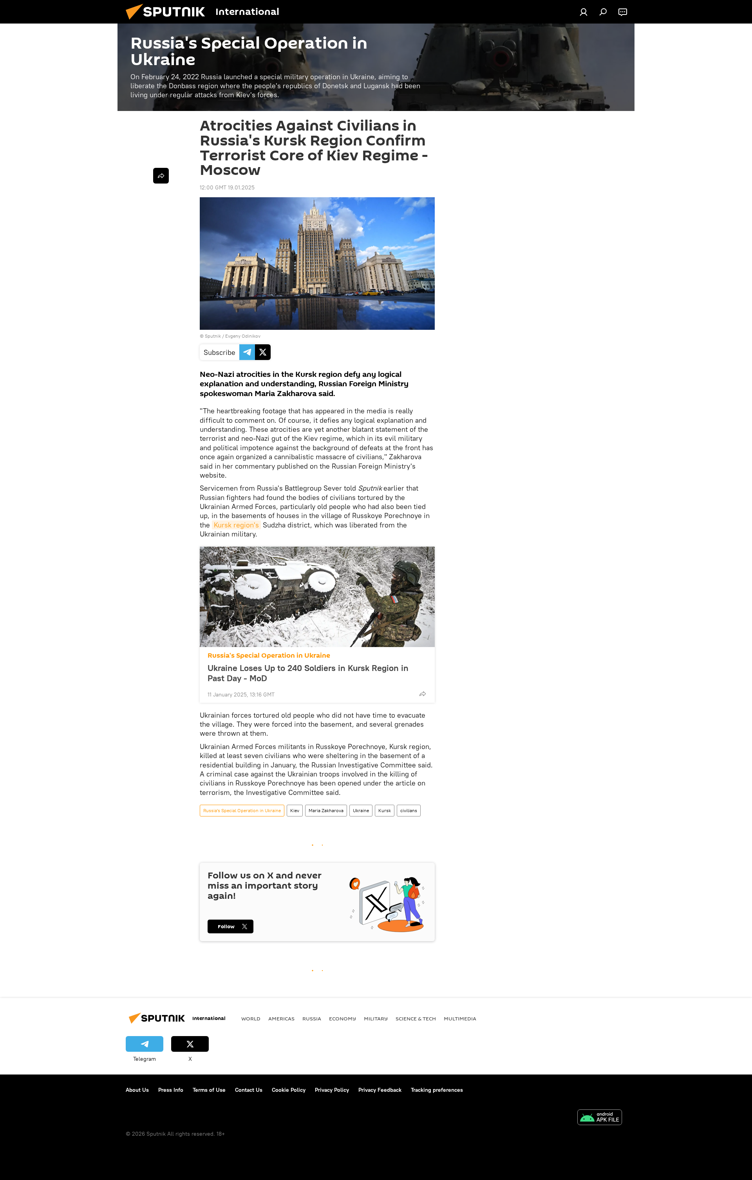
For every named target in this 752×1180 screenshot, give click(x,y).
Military (376, 1018)
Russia (311, 1018)
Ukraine (361, 810)
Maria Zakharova (326, 810)
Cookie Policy (289, 1089)
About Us (137, 1089)
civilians (408, 810)
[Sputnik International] (168, 21)
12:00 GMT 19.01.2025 (227, 187)
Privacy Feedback (379, 1089)
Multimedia (460, 1018)
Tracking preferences (437, 1089)
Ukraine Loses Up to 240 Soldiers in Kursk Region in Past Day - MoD (308, 673)
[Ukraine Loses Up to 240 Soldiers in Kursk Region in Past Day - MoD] (317, 597)
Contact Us (248, 1089)
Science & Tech (416, 1018)
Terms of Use (209, 1089)
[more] (422, 694)
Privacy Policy (332, 1089)
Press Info (170, 1089)
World (250, 1018)
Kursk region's (236, 524)
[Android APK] (599, 1118)
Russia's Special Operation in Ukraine (269, 655)
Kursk (384, 810)
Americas (281, 1018)
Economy (342, 1018)
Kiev (294, 810)
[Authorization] (583, 12)
